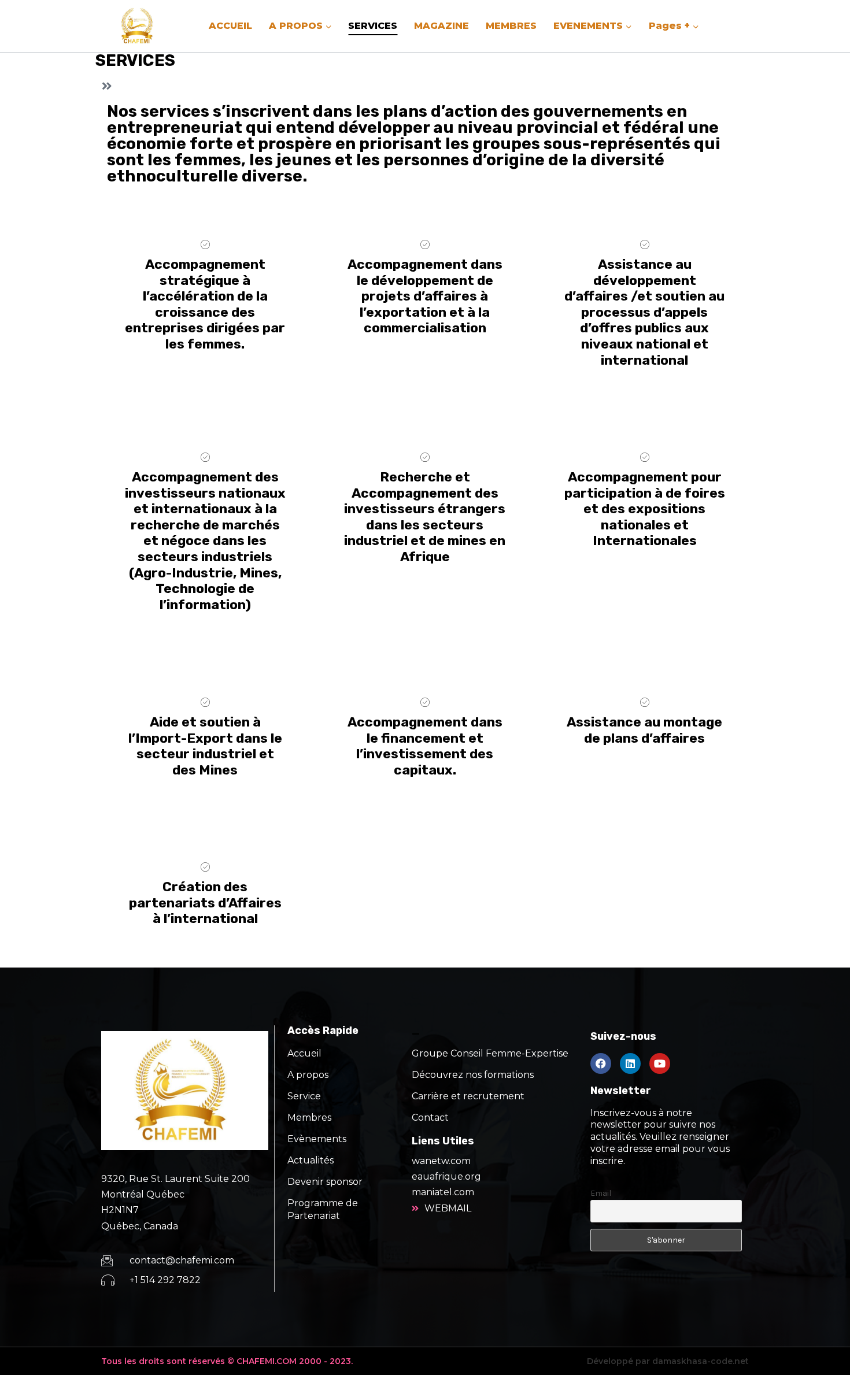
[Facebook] (600, 1063)
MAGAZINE (441, 25)
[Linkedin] (630, 1063)
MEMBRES (511, 25)
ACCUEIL (230, 25)
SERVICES (372, 25)
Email (600, 1193)
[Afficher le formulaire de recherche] (730, 26)
